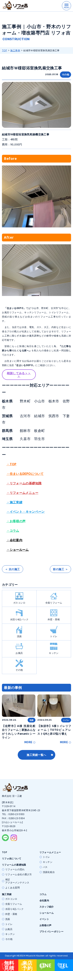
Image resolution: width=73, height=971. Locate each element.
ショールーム (47, 912)
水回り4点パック (19, 619)
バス (45, 867)
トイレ (53, 636)
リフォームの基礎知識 (14, 864)
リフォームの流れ (15, 869)
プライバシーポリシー (52, 931)
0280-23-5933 (16, 814)
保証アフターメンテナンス (17, 881)
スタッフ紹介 (47, 906)
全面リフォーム (53, 602)
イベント (44, 919)
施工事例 (15, 50)
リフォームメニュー (50, 852)
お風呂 (19, 653)
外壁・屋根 (54, 619)
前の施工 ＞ (60, 569)
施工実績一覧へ (36, 755)
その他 (65, 74)
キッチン (53, 653)
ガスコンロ (19, 602)
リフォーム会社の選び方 (18, 874)
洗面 (19, 636)
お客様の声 (46, 925)
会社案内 (44, 900)
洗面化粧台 (49, 872)
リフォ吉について (11, 858)
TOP (4, 50)
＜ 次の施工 (12, 569)
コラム (43, 894)
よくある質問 (12, 887)
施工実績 (6, 894)
